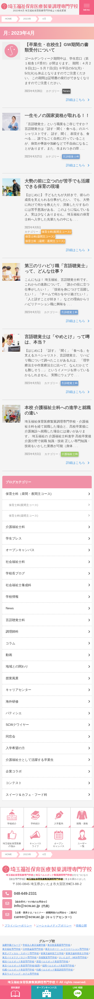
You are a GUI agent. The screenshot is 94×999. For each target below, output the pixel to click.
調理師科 (12, 631)
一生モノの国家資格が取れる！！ (57, 115)
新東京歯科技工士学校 (52, 953)
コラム (10, 643)
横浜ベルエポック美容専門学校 (18, 961)
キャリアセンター (18, 690)
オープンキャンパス (20, 550)
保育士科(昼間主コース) (40, 236)
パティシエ (14, 713)
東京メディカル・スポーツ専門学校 (20, 953)
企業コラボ (14, 771)
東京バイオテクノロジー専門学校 (19, 957)
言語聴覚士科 (71, 156)
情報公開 (81, 925)
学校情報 (12, 596)
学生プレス (14, 538)
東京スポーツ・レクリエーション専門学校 (67, 949)
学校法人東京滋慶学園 (34, 945)
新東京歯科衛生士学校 (77, 953)
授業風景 (12, 678)
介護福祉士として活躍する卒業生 (30, 760)
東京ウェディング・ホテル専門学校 (20, 973)
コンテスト (14, 783)
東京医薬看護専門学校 (58, 945)
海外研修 (12, 701)
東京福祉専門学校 (11, 949)
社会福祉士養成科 (18, 585)
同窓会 (10, 736)
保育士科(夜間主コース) (56, 231)
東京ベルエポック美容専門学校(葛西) (21, 965)
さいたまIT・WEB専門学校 (73, 957)
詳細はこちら (75, 100)
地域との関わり (17, 666)
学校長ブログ (15, 573)
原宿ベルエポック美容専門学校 (52, 961)
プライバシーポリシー (18, 925)
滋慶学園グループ (11, 945)
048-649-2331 (25, 894)
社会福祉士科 (15, 562)
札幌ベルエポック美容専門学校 (18, 969)
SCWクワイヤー (17, 724)
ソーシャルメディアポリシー (54, 925)
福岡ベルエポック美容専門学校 (58, 965)
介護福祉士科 (70, 454)
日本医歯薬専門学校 (33, 949)
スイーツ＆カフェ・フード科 (26, 794)
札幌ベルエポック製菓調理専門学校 (54, 969)
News (66, 91)
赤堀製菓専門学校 (48, 957)
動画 (9, 655)
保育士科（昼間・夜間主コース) (45, 241)
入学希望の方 (15, 748)
